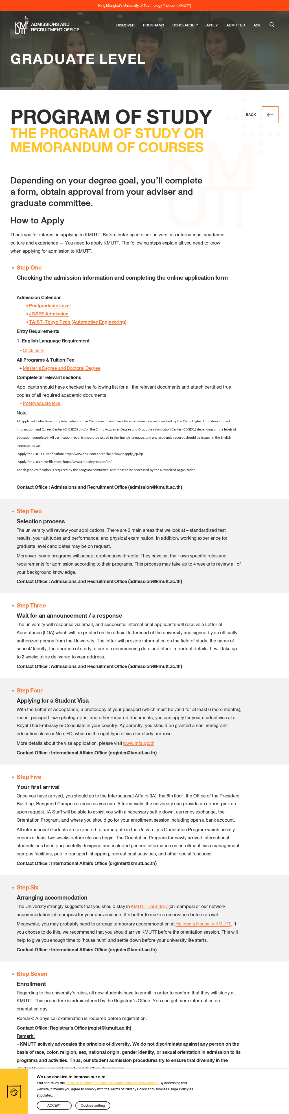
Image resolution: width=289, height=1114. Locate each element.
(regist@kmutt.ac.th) (109, 1028)
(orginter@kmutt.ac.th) (132, 753)
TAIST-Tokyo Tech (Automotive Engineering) (77, 322)
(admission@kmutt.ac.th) (155, 487)
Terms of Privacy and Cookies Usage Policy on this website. (112, 1083)
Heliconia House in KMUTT (203, 924)
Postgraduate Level (50, 306)
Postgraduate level (42, 403)
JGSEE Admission (49, 314)
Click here (33, 350)
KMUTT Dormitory (149, 906)
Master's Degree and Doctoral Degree (61, 368)
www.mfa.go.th (138, 743)
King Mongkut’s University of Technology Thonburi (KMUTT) (144, 6)
